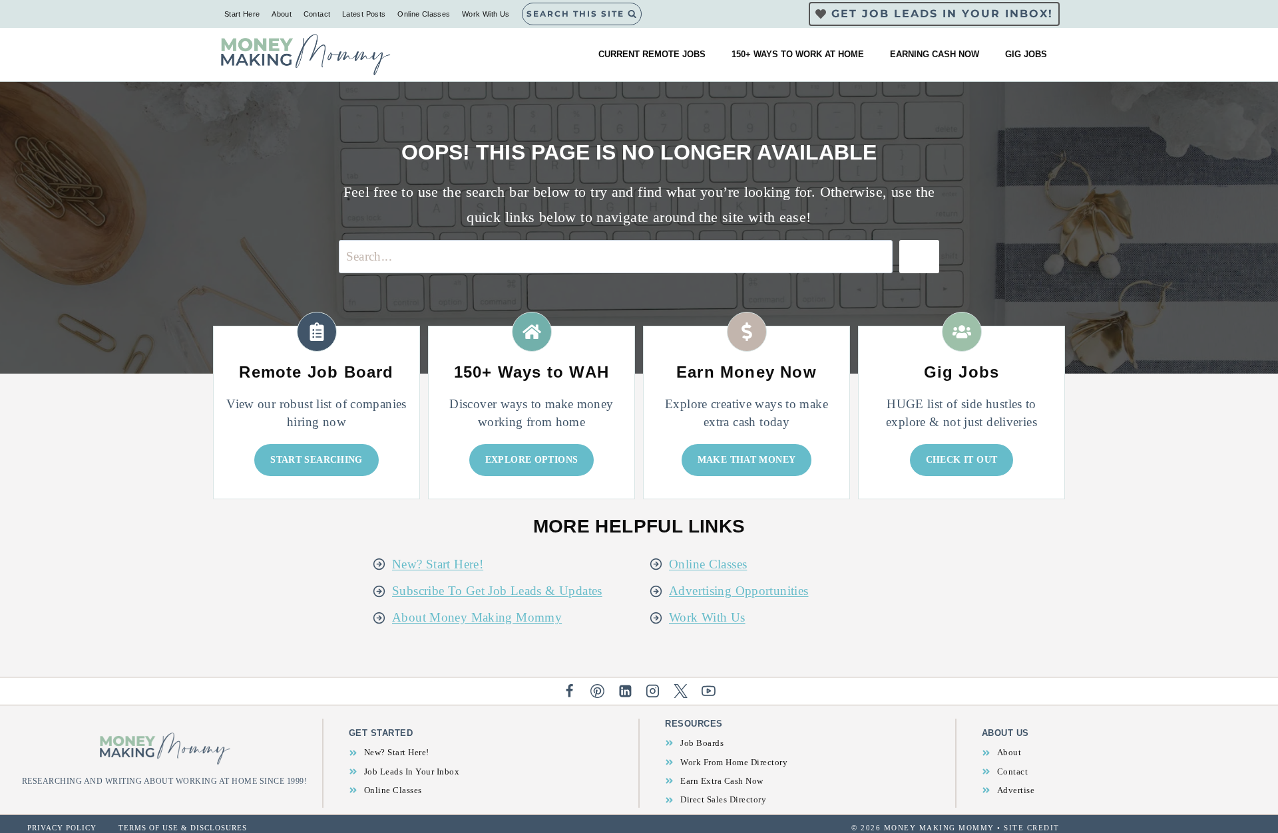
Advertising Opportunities (739, 591)
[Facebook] (570, 691)
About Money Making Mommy (477, 617)
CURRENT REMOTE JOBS (652, 54)
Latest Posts (364, 14)
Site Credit (1032, 828)
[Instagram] (653, 691)
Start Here (242, 14)
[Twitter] (681, 691)
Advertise (1016, 790)
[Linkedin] (625, 691)
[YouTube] (709, 691)
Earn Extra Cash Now (721, 781)
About (282, 14)
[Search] (919, 256)
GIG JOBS (1026, 54)
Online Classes (423, 14)
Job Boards (702, 743)
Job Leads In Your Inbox (412, 771)
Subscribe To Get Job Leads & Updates (497, 591)
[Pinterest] (597, 691)
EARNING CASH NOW (934, 54)
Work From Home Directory (733, 762)
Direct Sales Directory (723, 799)
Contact (317, 14)
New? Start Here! (437, 564)
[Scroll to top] (1245, 780)
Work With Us (486, 14)
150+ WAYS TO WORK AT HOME (798, 54)
